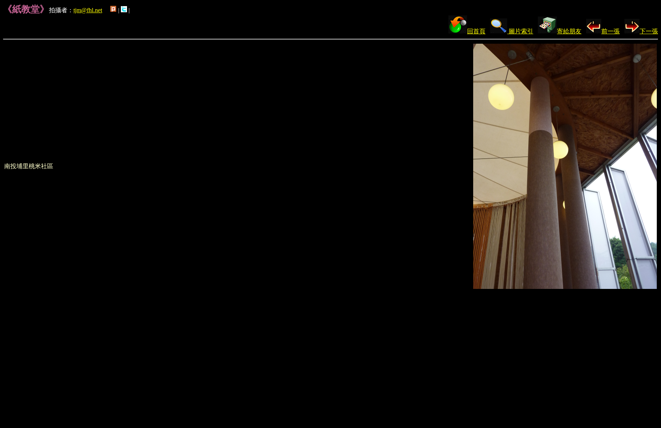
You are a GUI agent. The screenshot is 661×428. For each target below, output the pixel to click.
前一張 (610, 31)
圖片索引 (520, 31)
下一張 (649, 31)
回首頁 (476, 31)
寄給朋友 (569, 31)
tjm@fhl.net (87, 10)
